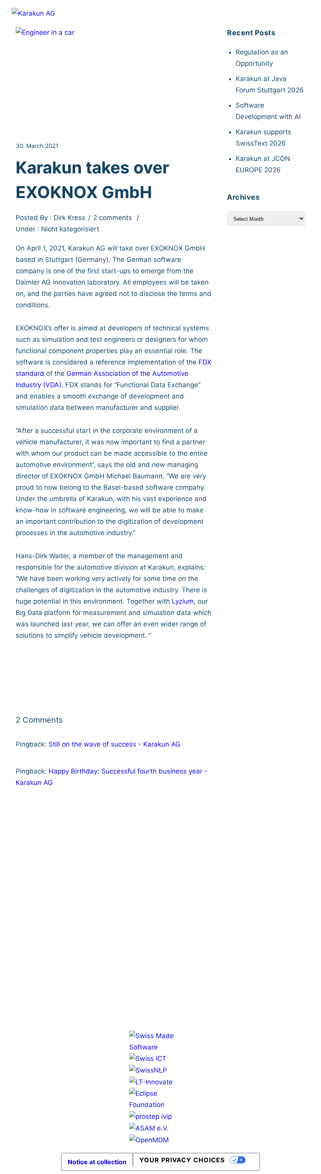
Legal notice (156, 871)
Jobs (139, 858)
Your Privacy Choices (182, 1160)
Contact (169, 858)
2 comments (112, 218)
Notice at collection (97, 1162)
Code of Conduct (161, 934)
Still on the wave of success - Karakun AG (114, 744)
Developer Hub (156, 845)
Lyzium (183, 601)
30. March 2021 (37, 146)
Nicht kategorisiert (69, 229)
